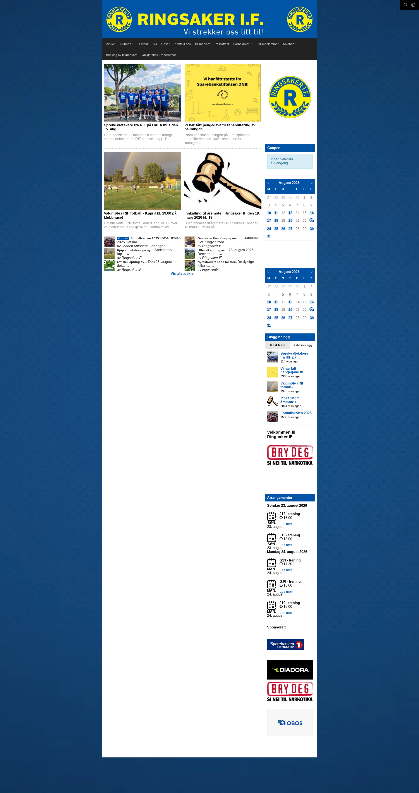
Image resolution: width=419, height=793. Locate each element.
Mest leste (277, 345)
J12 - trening (290, 514)
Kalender (289, 44)
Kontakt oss (183, 44)
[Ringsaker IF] (209, 19)
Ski (155, 44)
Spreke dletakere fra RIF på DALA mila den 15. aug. (141, 127)
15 (304, 213)
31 (297, 197)
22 (304, 220)
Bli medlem (202, 44)
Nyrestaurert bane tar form (217, 262)
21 (297, 220)
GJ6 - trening (290, 581)
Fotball (143, 44)
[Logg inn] (413, 5)
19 (283, 220)
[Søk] (405, 5)
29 (283, 197)
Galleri (165, 44)
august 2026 (289, 183)
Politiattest (222, 44)
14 (297, 213)
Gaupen (273, 148)
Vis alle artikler (183, 273)
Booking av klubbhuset (121, 55)
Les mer (286, 524)
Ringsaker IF (212, 246)
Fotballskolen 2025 (145, 238)
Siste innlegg (302, 345)
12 (283, 213)
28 (276, 197)
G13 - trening (290, 560)
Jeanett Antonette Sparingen (143, 246)
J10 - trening (290, 535)
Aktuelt (110, 44)
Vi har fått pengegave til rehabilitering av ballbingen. (219, 127)
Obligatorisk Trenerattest (159, 55)
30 (290, 197)
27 (269, 197)
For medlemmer (267, 44)
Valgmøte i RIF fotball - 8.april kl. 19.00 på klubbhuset (140, 215)
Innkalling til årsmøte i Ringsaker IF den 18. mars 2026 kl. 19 (222, 215)
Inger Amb (210, 269)
